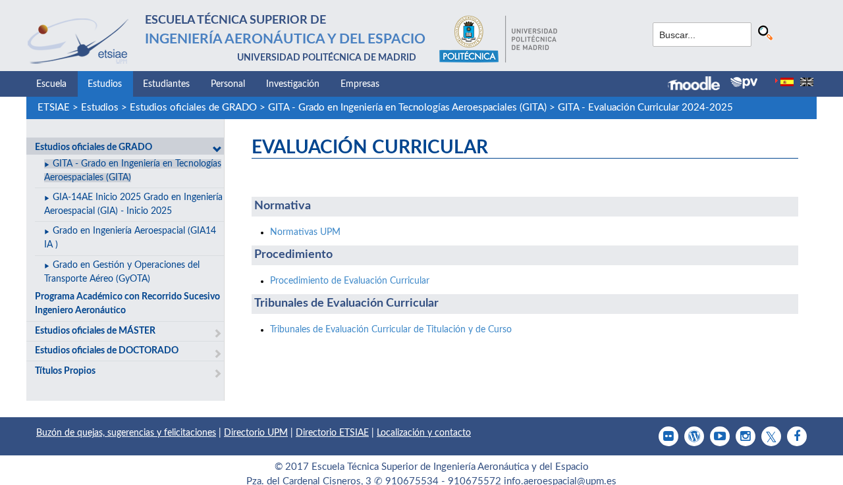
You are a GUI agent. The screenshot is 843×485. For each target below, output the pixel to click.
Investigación (292, 84)
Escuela (51, 84)
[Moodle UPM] (699, 84)
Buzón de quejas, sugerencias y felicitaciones (126, 433)
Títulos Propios (65, 371)
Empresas (359, 84)
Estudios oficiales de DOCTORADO (106, 350)
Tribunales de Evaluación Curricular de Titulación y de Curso (391, 329)
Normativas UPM (305, 232)
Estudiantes (166, 84)
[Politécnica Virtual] (743, 83)
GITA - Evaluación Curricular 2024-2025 (645, 108)
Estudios (105, 84)
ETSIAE (54, 108)
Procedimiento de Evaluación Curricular (349, 281)
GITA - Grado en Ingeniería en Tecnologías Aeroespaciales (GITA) (407, 108)
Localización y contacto (424, 433)
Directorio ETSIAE (332, 433)
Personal (228, 84)
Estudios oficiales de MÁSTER (95, 331)
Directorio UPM (256, 433)
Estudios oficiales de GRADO (193, 108)
